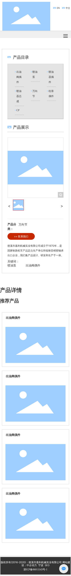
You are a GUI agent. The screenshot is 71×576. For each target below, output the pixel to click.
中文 (68, 8)
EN (58, 8)
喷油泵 (11, 265)
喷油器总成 (18, 96)
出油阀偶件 (18, 77)
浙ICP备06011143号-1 (35, 569)
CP (17, 110)
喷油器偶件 (51, 77)
